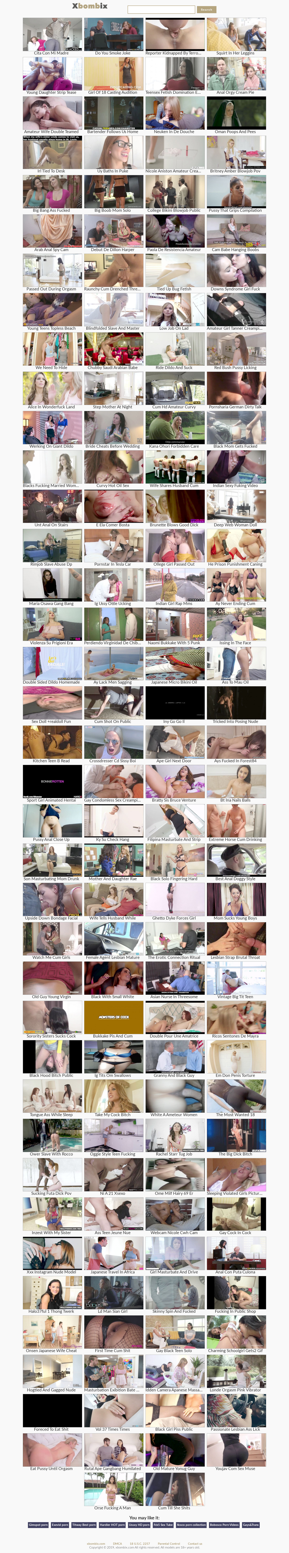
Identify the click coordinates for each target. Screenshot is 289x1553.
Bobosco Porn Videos (224, 1525)
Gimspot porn (38, 1525)
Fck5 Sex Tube (163, 1525)
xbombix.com (96, 1543)
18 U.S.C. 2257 (140, 1543)
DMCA (117, 1543)
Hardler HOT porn (112, 1525)
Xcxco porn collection (191, 1525)
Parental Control (169, 1543)
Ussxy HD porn (139, 1525)
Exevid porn (60, 1525)
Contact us (195, 1543)
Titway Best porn (84, 1525)
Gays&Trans (251, 1525)
